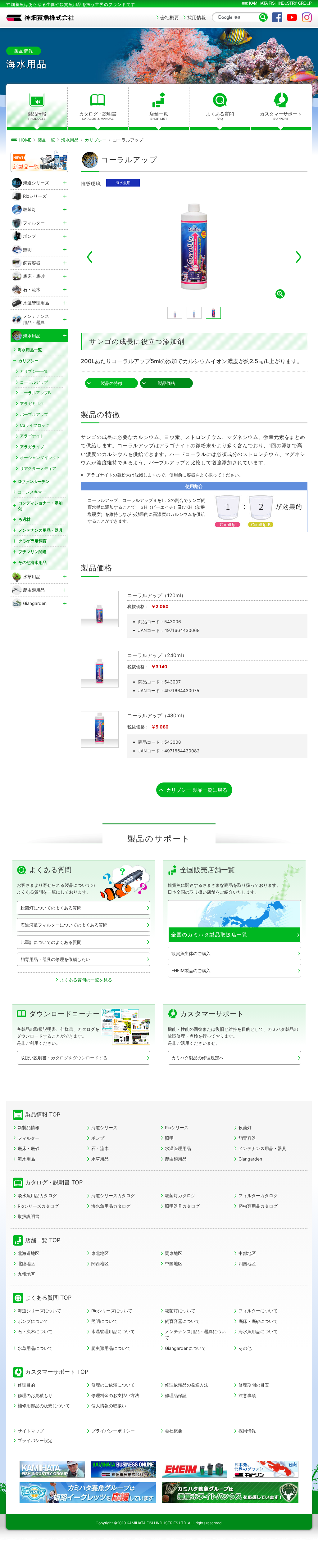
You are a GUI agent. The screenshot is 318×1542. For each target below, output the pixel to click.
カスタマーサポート (281, 115)
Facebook (277, 17)
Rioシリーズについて (111, 1310)
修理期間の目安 (253, 1384)
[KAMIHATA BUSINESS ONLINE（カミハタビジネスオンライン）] (123, 1469)
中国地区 (173, 1263)
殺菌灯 (245, 1127)
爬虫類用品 (176, 1158)
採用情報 (196, 17)
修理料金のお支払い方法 (115, 1395)
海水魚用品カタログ (110, 1206)
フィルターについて (258, 1310)
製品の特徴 (111, 383)
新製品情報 (28, 1127)
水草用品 (100, 1158)
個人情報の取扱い (108, 1405)
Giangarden (250, 1158)
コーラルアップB (35, 392)
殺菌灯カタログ (180, 1195)
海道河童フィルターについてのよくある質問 (63, 924)
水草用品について (35, 1348)
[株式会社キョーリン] (265, 1469)
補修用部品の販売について (44, 1405)
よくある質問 (220, 115)
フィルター (28, 1138)
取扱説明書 (28, 1216)
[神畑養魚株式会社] (40, 18)
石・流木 (100, 1148)
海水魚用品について (258, 1331)
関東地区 (173, 1253)
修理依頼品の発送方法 (186, 1384)
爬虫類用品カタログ (258, 1206)
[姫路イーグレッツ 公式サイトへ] (88, 1501)
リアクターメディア (38, 468)
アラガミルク (32, 403)
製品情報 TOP (42, 1114)
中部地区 (247, 1253)
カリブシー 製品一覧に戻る (196, 790)
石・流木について (35, 1331)
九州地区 (26, 1274)
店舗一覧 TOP (42, 1240)
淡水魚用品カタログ (37, 1195)
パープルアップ (34, 414)
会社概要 (169, 17)
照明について (104, 1321)
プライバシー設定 (35, 1440)
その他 (245, 1348)
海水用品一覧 (30, 349)
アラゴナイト (32, 435)
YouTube (292, 17)
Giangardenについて (185, 1348)
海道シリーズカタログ (113, 1195)
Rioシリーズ (177, 1127)
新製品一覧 (26, 167)
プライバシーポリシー (113, 1431)
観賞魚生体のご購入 (191, 953)
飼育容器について (182, 1321)
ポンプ (97, 1138)
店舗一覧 (158, 115)
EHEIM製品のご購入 (191, 970)
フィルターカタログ (258, 1195)
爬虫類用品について (110, 1348)
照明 (169, 1138)
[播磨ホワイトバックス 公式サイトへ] (230, 1501)
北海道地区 (28, 1253)
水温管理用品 (178, 1148)
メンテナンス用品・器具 (262, 1148)
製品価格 (166, 383)
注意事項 (247, 1395)
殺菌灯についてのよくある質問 (50, 907)
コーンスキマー (32, 491)
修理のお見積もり (35, 1395)
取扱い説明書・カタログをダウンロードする (63, 1057)
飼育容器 (247, 1138)
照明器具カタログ (182, 1206)
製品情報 (37, 115)
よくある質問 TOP (48, 1297)
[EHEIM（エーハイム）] (194, 1469)
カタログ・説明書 (97, 115)
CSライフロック (34, 425)
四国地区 (247, 1263)
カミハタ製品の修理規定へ (197, 1057)
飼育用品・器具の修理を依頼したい (55, 959)
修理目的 (26, 1384)
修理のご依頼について (113, 1384)
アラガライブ (32, 446)
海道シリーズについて (39, 1310)
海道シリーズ (104, 1127)
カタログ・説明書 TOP (54, 1182)
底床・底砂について (258, 1321)
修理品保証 (176, 1395)
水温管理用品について (113, 1331)
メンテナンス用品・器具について (195, 1334)
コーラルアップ (34, 382)
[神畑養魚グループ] (52, 1469)
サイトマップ (31, 1431)
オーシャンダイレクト (40, 457)
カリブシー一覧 (34, 371)
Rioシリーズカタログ (38, 1206)
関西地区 (100, 1263)
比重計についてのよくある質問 (50, 942)
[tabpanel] (166, 247)
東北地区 (100, 1253)
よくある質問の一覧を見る (86, 979)
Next (299, 257)
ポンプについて (33, 1321)
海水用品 (26, 1158)
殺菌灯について (180, 1310)
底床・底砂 (28, 1148)
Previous (89, 257)
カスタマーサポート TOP (56, 1371)
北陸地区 (26, 1263)
